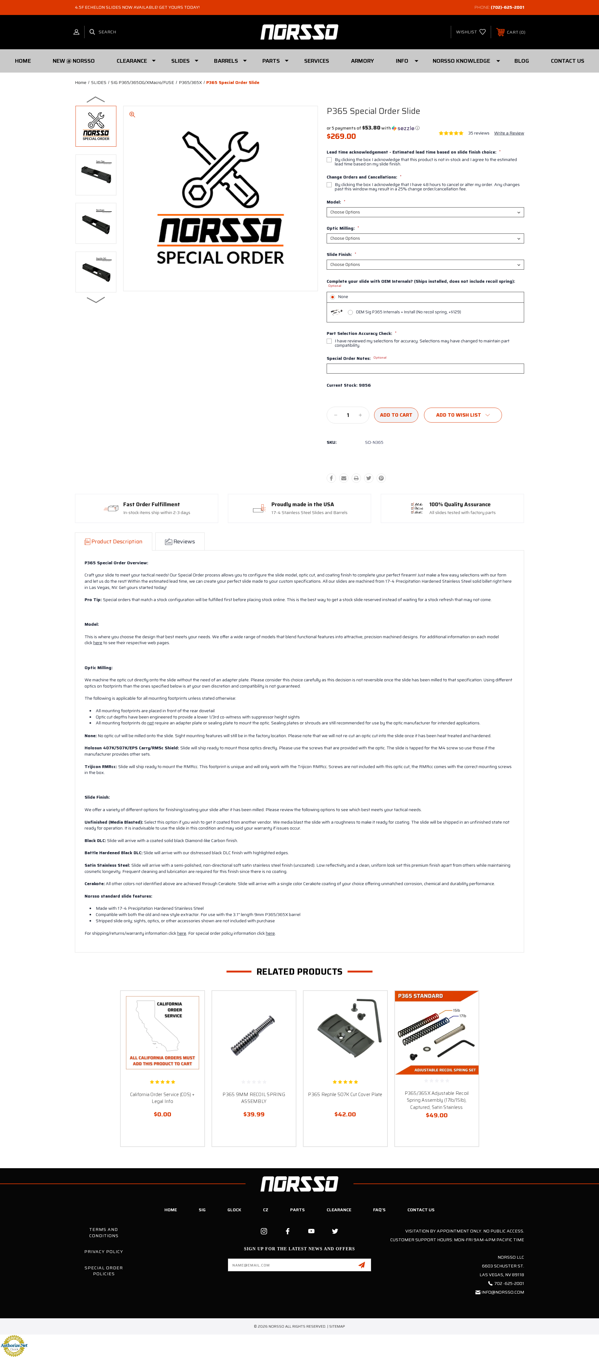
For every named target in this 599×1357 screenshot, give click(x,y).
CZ (265, 1209)
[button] (373, 128)
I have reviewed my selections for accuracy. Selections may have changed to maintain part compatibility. (422, 343)
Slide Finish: (341, 254)
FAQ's (379, 1209)
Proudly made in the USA (302, 504)
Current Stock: (349, 385)
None (343, 297)
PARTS (271, 60)
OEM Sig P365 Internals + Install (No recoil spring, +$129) (408, 312)
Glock (234, 1209)
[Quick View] (192, 1003)
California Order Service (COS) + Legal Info (162, 1098)
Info (402, 60)
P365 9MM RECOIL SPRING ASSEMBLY (253, 1098)
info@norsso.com (502, 1292)
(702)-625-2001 (507, 7)
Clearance (132, 60)
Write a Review (509, 133)
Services (316, 60)
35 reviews (478, 133)
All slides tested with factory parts (462, 513)
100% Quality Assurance (460, 504)
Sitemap (337, 1326)
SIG (202, 1209)
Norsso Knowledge (461, 60)
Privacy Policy (103, 1251)
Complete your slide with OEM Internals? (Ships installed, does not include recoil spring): (421, 283)
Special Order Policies (104, 1270)
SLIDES (180, 60)
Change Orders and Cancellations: (364, 177)
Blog (521, 60)
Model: (336, 202)
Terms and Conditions (104, 1232)
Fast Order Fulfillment (151, 504)
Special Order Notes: (357, 358)
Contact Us (567, 60)
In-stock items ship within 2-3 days (156, 513)
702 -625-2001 (509, 1283)
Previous (96, 99)
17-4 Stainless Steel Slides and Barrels (309, 513)
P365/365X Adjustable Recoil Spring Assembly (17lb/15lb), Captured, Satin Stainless (437, 1100)
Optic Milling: (343, 228)
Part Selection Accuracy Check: (362, 333)
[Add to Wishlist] (192, 1019)
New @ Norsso (74, 60)
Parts (297, 1209)
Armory (362, 60)
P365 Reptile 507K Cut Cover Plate (345, 1094)
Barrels (226, 60)
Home (23, 60)
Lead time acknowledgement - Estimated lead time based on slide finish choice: (414, 152)
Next (96, 299)
